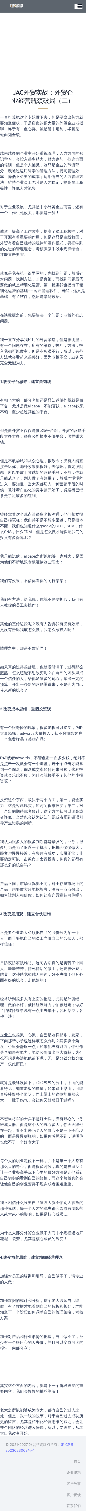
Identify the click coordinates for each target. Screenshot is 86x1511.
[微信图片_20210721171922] (16, 6)
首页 (77, 1461)
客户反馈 (74, 1495)
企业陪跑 (74, 1473)
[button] (80, 6)
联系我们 (74, 1506)
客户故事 (74, 1484)
